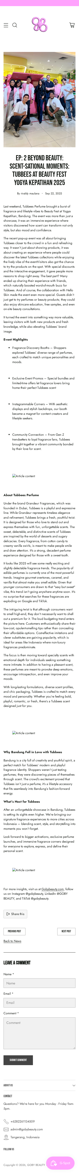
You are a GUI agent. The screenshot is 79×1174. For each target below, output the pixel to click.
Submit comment (18, 1060)
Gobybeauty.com (52, 889)
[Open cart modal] (71, 25)
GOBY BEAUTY (36, 1165)
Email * (9, 993)
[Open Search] (14, 25)
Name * (9, 974)
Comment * (11, 1013)
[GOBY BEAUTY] (39, 25)
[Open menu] (5, 25)
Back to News (12, 941)
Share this (17, 914)
